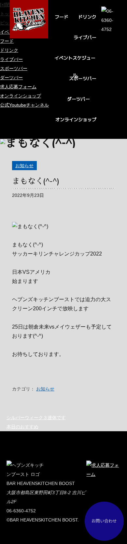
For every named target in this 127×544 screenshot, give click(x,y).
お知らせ (24, 165)
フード (61, 17)
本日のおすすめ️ (22, 426)
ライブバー (85, 37)
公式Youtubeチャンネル (24, 105)
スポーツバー (82, 78)
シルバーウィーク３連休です (36, 417)
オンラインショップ (75, 119)
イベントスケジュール (74, 60)
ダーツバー (78, 99)
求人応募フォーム (18, 86)
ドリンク (87, 17)
